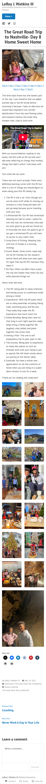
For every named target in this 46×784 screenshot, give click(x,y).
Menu (10, 16)
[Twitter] (9, 23)
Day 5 (40, 85)
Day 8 (30, 89)
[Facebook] (4, 23)
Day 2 (18, 85)
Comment (35, 767)
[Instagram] (14, 23)
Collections (9, 684)
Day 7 (23, 89)
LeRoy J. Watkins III (17, 3)
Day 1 (11, 85)
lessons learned (11, 687)
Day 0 (4, 85)
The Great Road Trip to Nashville (28, 684)
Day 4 (33, 85)
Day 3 (25, 85)
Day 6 (16, 89)
